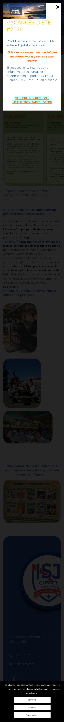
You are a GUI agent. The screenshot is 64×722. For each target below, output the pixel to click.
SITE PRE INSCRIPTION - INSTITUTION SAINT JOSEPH (32, 100)
